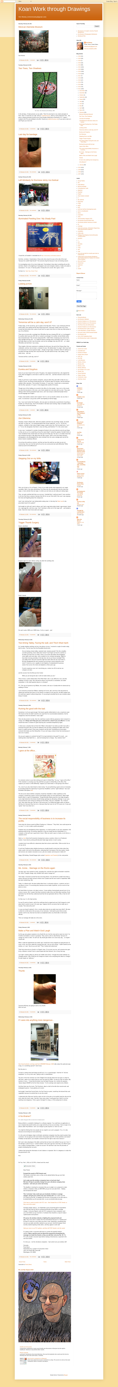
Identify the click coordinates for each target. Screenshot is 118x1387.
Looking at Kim (25, 284)
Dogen (79, 194)
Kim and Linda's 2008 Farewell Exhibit (87, 332)
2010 (79, 167)
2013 (79, 84)
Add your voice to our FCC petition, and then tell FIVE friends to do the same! (44, 1228)
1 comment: (32, 60)
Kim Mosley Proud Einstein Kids (86, 220)
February (81, 112)
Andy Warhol (81, 184)
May (80, 105)
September (82, 97)
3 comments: (33, 1108)
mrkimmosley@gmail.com (90, 46)
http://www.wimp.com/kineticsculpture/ (51, 255)
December (82, 90)
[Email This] (40, 60)
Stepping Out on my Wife (29, 458)
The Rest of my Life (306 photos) (86, 325)
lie (78, 224)
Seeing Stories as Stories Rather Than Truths (81, 454)
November (82, 92)
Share (82, 310)
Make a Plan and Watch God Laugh (34, 930)
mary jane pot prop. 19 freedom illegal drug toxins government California (88, 228)
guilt (79, 207)
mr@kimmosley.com (53, 119)
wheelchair (80, 263)
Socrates (80, 244)
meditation (80, 231)
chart (24, 838)
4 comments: (33, 634)
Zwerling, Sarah (82, 379)
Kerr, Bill (80, 358)
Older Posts (68, 1261)
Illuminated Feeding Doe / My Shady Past (36, 218)
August (81, 99)
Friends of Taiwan (82, 352)
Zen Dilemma (24, 418)
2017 (79, 75)
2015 (79, 80)
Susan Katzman (82, 373)
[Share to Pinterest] (47, 60)
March (81, 110)
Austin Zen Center (82, 348)
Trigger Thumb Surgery (28, 522)
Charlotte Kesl (81, 350)
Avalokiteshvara (45, 115)
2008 (79, 171)
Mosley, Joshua (82, 362)
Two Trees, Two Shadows (29, 68)
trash (79, 245)
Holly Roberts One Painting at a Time (81, 413)
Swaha (78, 433)
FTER (79, 203)
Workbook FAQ (81, 36)
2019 (79, 71)
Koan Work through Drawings (54, 9)
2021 (79, 67)
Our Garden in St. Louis (84, 369)
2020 (79, 69)
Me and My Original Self (25, 1269)
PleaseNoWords (82, 317)
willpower (80, 265)
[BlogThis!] (42, 60)
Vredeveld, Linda (82, 377)
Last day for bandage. (28, 134)
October (81, 95)
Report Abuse (81, 273)
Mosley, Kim (81, 364)
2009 (79, 169)
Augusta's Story (80, 504)
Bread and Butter (82, 186)
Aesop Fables (81, 180)
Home (45, 1261)
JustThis (79, 432)
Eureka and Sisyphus (27, 369)
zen (79, 266)
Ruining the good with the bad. (31, 708)
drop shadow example (83, 196)
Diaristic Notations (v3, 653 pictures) (87, 326)
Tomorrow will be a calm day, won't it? (35, 322)
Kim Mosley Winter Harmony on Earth (87, 222)
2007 (79, 174)
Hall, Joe (80, 356)
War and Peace (82, 261)
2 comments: (33, 128)
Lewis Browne (81, 360)
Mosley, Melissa (82, 367)
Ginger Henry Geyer (83, 354)
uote (79, 251)
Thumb (21, 971)
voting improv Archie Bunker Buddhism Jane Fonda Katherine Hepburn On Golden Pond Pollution (88, 258)
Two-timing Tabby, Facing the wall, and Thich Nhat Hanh (43, 643)
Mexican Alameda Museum (30, 27)
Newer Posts (22, 1261)
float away (80, 201)
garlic (79, 205)
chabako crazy (81, 397)
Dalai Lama (60, 501)
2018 (79, 73)
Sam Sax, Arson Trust (32, 271)
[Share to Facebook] (46, 60)
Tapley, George (81, 375)
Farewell (79, 485)
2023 (79, 62)
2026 (79, 56)
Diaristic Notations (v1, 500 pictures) (87, 321)
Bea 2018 (79, 416)
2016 (79, 78)
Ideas (79, 213)
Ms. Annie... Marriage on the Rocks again (36, 868)
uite (79, 249)
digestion (80, 190)
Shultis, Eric (81, 371)
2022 (79, 65)
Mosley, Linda (81, 365)
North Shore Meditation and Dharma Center (81, 450)
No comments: (33, 171)
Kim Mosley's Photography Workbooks (87, 34)
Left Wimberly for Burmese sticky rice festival (38, 180)
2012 (79, 86)
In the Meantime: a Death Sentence (87, 330)
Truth (79, 247)
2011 (79, 88)
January (81, 164)
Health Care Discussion (26, 1347)
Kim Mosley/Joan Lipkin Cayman (86, 328)
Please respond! (24, 1352)
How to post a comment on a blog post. (37, 1358)
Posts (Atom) (28, 1264)
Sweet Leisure (80, 473)
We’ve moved (80, 513)
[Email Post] (37, 60)
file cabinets (81, 199)
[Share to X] (44, 60)
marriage (80, 226)
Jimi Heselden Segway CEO (85, 218)
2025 (79, 58)
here (32, 790)
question (80, 238)
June (80, 103)
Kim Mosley (89, 42)
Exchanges (80, 403)
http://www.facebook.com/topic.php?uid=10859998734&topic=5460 (36, 1064)
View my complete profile (90, 48)
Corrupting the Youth (83, 188)
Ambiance (79, 388)
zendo (79, 268)
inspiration (80, 214)
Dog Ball (80, 192)
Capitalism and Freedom (51, 855)
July (80, 101)
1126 (78, 467)
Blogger (66, 1375)
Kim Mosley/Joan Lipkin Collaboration (87, 338)
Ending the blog (80, 442)
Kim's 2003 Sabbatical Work (85, 336)
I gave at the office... (27, 750)
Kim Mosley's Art (82, 334)
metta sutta (80, 233)
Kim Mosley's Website (83, 319)
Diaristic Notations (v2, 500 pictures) (87, 323)
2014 (79, 82)
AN (78, 182)
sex (79, 242)
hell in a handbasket (83, 211)
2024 (79, 60)
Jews (79, 216)
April (80, 108)
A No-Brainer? (24, 1116)
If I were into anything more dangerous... (36, 1020)
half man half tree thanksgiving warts (87, 209)
